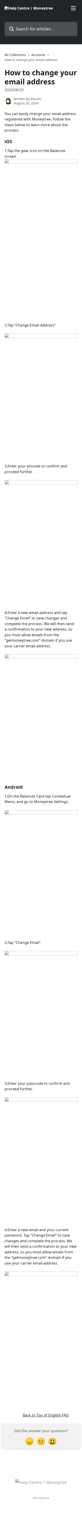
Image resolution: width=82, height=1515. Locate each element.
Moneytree (41, 1498)
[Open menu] (73, 8)
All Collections (15, 55)
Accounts (38, 55)
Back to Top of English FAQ (46, 1415)
